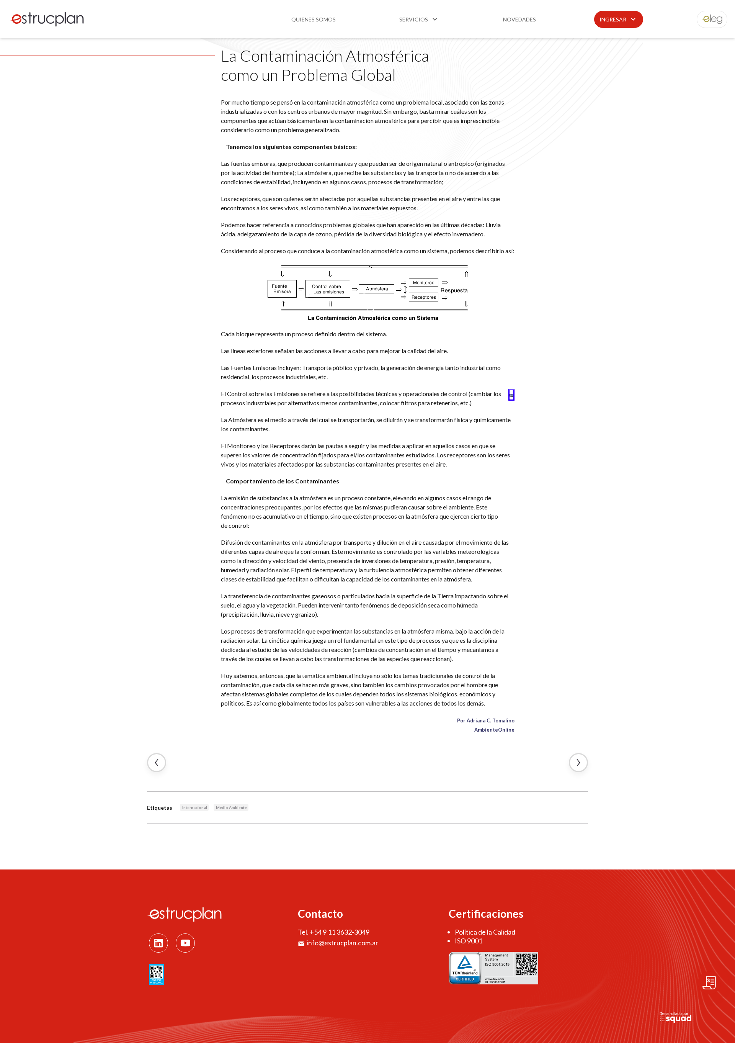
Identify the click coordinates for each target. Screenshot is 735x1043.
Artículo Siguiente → (578, 762)
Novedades (519, 19)
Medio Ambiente (231, 807)
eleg (707, 19)
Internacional (194, 807)
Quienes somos (313, 19)
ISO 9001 (468, 941)
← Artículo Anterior (156, 762)
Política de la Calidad (485, 932)
